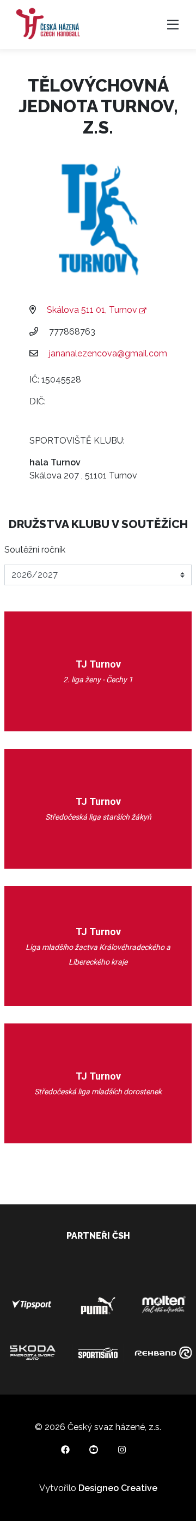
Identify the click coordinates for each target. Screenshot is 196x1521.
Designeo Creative (117, 1488)
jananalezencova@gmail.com (108, 353)
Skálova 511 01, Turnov (93, 310)
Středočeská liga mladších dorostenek (98, 1091)
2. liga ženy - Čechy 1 (98, 679)
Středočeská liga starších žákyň (98, 817)
